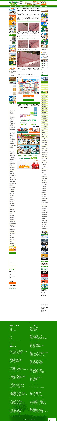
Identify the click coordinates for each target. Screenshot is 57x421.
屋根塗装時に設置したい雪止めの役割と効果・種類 (13, 183)
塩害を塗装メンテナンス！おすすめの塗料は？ (13, 231)
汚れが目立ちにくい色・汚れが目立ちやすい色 (45, 52)
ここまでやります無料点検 (40, 6)
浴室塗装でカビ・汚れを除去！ (12, 213)
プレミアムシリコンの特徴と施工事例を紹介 (44, 222)
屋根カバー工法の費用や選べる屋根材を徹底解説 (12, 129)
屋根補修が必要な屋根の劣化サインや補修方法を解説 (35, 368)
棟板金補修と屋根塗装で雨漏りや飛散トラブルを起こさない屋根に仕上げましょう (18, 394)
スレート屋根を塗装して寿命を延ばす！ (34, 379)
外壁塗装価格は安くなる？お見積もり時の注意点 (13, 123)
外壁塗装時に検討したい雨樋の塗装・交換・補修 (12, 181)
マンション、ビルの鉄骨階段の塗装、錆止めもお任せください (36, 370)
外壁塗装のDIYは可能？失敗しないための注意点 (44, 154)
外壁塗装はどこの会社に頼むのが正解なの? (14, 385)
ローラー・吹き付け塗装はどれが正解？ (44, 174)
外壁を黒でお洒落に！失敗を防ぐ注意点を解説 (44, 208)
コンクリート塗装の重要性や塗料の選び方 (12, 217)
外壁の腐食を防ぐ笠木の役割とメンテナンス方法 (13, 179)
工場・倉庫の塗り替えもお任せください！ (45, 84)
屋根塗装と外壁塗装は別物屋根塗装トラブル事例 (13, 163)
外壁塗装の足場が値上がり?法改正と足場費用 (45, 148)
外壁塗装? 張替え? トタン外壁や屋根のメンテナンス (35, 354)
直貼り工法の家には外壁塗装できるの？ (44, 160)
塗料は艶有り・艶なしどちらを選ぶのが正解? (44, 162)
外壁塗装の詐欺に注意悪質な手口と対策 (44, 110)
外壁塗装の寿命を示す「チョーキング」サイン (12, 149)
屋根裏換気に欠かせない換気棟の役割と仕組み (12, 229)
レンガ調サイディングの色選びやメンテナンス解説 (13, 153)
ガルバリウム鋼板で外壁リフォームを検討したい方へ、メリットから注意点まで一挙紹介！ (19, 369)
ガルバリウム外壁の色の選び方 (44, 128)
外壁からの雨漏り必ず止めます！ (33, 339)
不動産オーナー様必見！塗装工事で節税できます (44, 144)
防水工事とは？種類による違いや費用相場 (13, 223)
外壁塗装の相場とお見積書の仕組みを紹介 (44, 104)
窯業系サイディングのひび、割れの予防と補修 (44, 158)
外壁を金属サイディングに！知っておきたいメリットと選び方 (36, 353)
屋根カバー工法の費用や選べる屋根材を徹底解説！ (35, 344)
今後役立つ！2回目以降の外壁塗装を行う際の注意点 (35, 346)
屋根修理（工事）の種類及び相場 (12, 125)
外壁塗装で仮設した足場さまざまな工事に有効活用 (45, 146)
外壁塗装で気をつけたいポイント (12, 165)
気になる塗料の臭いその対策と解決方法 (44, 116)
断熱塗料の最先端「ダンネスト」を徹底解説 (45, 190)
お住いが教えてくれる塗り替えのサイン (12, 111)
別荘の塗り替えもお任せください (45, 88)
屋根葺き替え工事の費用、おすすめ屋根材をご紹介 (35, 343)
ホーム (11, 6)
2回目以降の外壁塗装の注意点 (44, 130)
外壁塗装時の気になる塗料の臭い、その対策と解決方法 (15, 358)
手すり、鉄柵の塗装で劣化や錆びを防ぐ (12, 209)
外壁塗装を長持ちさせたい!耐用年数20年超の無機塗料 (45, 140)
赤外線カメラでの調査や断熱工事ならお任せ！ (12, 121)
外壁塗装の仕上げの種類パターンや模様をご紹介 (44, 220)
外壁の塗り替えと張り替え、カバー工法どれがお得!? (44, 120)
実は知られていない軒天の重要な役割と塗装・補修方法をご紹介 (36, 362)
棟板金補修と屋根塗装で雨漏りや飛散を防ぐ (12, 219)
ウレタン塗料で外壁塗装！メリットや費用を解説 (13, 141)
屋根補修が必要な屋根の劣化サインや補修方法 (12, 187)
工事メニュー (26, 6)
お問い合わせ (11, 345)
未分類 (20, 8)
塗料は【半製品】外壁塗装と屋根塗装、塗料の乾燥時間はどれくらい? (17, 386)
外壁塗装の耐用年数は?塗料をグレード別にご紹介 (13, 133)
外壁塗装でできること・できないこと (12, 161)
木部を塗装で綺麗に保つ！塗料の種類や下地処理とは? (45, 184)
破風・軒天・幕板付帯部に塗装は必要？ (12, 169)
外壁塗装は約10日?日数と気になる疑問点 (44, 112)
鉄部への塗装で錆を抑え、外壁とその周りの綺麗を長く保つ (36, 369)
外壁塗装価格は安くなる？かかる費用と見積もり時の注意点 (36, 335)
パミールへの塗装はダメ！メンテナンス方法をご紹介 (45, 186)
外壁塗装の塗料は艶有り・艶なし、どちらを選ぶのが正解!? (36, 408)
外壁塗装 (12, 37)
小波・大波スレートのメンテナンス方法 (12, 245)
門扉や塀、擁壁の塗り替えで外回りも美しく (34, 347)
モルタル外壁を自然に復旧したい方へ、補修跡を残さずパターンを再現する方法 (18, 376)
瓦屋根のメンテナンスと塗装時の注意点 (12, 201)
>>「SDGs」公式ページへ (11, 287)
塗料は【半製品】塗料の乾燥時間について (12, 233)
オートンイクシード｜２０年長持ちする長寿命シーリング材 (36, 400)
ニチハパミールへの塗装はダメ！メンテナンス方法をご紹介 (16, 401)
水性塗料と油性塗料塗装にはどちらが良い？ (44, 164)
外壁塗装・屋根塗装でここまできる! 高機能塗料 (15, 378)
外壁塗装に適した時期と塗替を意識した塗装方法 (12, 135)
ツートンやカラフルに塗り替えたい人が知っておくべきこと (45, 57)
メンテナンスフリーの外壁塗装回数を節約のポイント (45, 124)
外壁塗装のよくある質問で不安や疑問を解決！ (45, 96)
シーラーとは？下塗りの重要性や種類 (44, 138)
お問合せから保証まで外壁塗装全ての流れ (34, 329)
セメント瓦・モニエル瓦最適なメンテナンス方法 (12, 203)
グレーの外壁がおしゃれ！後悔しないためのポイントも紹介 (16, 409)
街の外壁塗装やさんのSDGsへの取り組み (14, 339)
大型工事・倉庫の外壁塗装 (32, 380)
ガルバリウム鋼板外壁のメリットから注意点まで (44, 126)
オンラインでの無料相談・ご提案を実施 (44, 94)
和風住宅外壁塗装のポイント (44, 168)
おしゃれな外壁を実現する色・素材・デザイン (45, 202)
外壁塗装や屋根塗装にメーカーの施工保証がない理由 (45, 142)
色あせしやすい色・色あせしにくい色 (44, 54)
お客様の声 (21, 6)
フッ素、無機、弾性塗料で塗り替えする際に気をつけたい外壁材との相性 (17, 392)
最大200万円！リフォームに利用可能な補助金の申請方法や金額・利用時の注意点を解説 (39, 338)
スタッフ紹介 (11, 338)
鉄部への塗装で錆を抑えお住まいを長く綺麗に (12, 205)
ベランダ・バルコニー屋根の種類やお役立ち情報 (13, 221)
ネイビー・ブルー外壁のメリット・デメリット (44, 204)
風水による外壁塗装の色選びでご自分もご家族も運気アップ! (16, 353)
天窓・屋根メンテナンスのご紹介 (12, 177)
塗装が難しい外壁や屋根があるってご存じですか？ (45, 156)
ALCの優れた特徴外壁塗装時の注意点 (12, 237)
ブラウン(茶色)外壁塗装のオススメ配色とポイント (44, 214)
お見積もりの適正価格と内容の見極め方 (44, 108)
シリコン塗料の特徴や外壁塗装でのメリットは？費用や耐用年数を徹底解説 (37, 401)
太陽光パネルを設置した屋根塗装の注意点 (44, 182)
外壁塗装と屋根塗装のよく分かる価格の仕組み (34, 327)
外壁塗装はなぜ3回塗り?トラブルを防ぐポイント (12, 167)
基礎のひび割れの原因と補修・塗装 (44, 196)
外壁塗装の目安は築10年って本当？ (12, 113)
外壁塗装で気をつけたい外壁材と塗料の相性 (12, 243)
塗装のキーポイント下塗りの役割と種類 (44, 134)
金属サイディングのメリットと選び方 (12, 195)
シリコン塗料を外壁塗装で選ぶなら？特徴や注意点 (13, 143)
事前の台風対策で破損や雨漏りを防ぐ (44, 192)
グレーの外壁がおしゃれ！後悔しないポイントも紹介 (45, 206)
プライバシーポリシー (12, 343)
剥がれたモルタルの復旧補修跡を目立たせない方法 (13, 155)
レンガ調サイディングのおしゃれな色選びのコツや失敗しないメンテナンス (17, 375)
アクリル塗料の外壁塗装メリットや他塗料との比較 (13, 139)
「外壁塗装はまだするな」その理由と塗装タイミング (13, 117)
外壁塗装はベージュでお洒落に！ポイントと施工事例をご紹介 (16, 412)
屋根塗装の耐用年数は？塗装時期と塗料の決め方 (44, 200)
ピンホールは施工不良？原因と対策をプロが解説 (12, 157)
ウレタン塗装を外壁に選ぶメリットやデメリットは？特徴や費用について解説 (38, 403)
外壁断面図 (11, 241)
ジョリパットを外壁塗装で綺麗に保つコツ (45, 172)
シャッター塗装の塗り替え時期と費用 (12, 215)
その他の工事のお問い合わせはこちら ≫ (28, 96)
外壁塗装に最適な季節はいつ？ (12, 137)
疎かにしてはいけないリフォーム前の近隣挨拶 (44, 114)
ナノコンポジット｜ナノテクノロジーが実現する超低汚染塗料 (36, 395)
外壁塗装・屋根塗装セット (12, 41)
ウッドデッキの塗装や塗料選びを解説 (12, 211)
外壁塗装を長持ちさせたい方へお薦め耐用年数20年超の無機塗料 (36, 410)
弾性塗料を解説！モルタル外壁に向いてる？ (45, 218)
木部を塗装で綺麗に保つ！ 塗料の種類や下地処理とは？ (15, 400)
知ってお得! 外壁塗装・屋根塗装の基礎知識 (14, 361)
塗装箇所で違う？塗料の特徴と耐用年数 (44, 132)
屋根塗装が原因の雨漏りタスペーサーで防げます (12, 191)
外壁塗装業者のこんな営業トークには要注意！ (45, 152)
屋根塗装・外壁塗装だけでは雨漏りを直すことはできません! (16, 360)
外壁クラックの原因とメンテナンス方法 (12, 151)
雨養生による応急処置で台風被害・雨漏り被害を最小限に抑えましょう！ (17, 404)
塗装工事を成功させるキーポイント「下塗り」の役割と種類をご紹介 (37, 412)
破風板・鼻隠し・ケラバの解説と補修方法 (13, 171)
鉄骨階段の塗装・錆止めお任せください (12, 207)
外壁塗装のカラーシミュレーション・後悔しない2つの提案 (16, 352)
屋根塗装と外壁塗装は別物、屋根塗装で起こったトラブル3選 (16, 383)
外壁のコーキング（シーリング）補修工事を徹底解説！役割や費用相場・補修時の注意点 (39, 352)
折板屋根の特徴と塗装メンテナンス (12, 199)
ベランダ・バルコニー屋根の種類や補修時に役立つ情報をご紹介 (16, 395)
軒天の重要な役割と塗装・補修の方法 (12, 173)
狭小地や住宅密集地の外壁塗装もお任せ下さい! (12, 193)
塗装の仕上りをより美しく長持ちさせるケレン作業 (13, 159)
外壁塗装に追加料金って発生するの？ (44, 100)
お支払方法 (11, 336)
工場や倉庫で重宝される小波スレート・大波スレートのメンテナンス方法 (17, 393)
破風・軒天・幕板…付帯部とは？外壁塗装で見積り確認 (35, 360)
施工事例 (16, 6)
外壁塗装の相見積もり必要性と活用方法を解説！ (45, 102)
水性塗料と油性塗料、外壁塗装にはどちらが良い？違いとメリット (37, 409)
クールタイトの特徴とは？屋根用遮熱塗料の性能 (45, 224)
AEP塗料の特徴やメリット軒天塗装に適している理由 (45, 228)
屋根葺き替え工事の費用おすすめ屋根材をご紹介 (12, 127)
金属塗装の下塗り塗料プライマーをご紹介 (44, 136)
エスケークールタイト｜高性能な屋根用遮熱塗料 (35, 393)
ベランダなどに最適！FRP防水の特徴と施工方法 (13, 225)
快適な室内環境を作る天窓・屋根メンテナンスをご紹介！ (36, 364)
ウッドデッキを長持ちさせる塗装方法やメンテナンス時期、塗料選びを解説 (37, 372)
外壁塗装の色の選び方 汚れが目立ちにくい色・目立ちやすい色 (16, 350)
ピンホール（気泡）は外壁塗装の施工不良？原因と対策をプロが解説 (17, 377)
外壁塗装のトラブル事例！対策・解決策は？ (45, 198)
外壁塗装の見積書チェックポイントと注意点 (45, 106)
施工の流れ (30, 6)
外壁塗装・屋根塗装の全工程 (33, 330)
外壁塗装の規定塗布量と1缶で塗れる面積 (44, 176)
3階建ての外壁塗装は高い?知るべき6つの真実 (45, 118)
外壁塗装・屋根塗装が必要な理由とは (13, 362)
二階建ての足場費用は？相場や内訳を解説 (44, 150)
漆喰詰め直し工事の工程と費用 (44, 170)
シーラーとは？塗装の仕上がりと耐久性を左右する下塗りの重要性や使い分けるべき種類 (39, 411)
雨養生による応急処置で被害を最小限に (44, 194)
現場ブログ (11, 328)
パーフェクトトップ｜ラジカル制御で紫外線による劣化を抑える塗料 (37, 387)
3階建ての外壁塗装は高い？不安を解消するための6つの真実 (16, 359)
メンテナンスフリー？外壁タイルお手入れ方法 (44, 166)
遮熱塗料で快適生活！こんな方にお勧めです (34, 394)
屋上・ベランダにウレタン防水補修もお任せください (13, 227)
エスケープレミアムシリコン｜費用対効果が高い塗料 (35, 392)
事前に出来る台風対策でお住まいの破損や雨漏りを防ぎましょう (16, 403)
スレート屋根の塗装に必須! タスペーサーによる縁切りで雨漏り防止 (17, 384)
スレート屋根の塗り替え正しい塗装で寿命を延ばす (13, 189)
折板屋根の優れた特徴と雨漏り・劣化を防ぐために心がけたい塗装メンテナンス (38, 355)
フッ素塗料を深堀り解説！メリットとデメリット (45, 216)
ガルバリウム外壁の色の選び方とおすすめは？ (14, 370)
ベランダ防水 (12, 43)
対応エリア (11, 337)
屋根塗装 (12, 39)
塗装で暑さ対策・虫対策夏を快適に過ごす (12, 147)
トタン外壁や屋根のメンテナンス (12, 197)
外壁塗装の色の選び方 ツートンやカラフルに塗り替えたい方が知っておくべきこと (18, 351)
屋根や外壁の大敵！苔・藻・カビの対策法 (44, 180)
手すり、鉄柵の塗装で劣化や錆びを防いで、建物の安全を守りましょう (37, 371)
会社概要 (46, 6)
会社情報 (10, 335)
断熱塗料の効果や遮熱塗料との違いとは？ (44, 188)
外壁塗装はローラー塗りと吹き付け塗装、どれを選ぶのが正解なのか (17, 387)
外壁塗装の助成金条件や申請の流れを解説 (44, 98)
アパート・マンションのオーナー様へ (44, 86)
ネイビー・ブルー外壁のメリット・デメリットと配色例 (15, 408)
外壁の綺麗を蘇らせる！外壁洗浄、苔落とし (44, 178)
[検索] (47, 8)
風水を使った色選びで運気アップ (44, 50)
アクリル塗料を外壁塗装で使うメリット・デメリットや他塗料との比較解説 (37, 402)
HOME (18, 8)
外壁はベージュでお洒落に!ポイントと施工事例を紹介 (45, 212)
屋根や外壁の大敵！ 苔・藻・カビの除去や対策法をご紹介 (36, 377)
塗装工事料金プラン (35, 6)
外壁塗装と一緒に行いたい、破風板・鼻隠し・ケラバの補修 (36, 361)
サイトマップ (11, 344)
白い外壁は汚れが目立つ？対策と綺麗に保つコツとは (45, 210)
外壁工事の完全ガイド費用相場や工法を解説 (12, 119)
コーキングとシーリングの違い (13, 235)
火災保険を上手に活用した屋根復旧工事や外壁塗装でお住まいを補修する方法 (38, 337)
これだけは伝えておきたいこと (13, 330)
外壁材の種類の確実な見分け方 (43, 122)
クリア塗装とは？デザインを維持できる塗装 (13, 145)
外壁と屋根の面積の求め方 (13, 239)
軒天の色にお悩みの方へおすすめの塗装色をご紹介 (13, 175)
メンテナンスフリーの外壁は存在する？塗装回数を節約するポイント (17, 368)
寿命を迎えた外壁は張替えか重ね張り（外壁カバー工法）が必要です (37, 345)
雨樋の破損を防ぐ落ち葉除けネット (12, 185)
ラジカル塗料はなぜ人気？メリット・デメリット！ (45, 226)
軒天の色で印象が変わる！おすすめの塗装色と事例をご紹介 (36, 363)
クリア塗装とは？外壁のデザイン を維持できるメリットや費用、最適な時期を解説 (38, 404)
